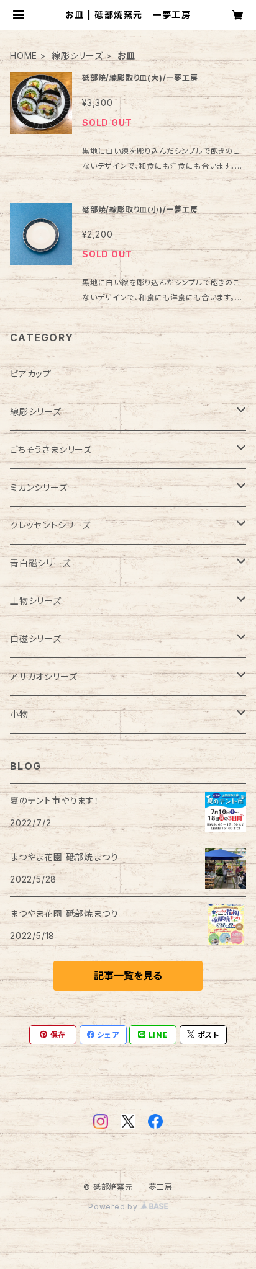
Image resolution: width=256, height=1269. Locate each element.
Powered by (114, 1206)
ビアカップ (31, 373)
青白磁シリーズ (40, 563)
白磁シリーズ (36, 638)
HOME (23, 55)
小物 (19, 714)
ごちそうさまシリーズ (51, 449)
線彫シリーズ (77, 55)
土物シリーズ (36, 600)
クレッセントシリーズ (50, 525)
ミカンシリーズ (39, 487)
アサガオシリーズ (43, 676)
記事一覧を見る (128, 975)
